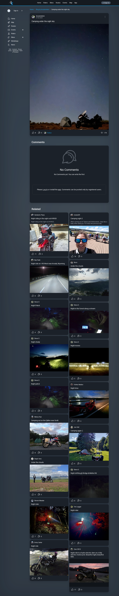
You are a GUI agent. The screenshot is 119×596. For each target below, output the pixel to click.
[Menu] (105, 17)
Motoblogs (14, 41)
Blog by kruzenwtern (42, 9)
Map (70, 3)
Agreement (16, 50)
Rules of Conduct (17, 51)
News (13, 45)
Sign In (106, 3)
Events (65, 3)
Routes (58, 3)
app (59, 189)
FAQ (10, 49)
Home (39, 3)
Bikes (52, 3)
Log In (45, 189)
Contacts (14, 49)
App (75, 3)
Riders (45, 3)
